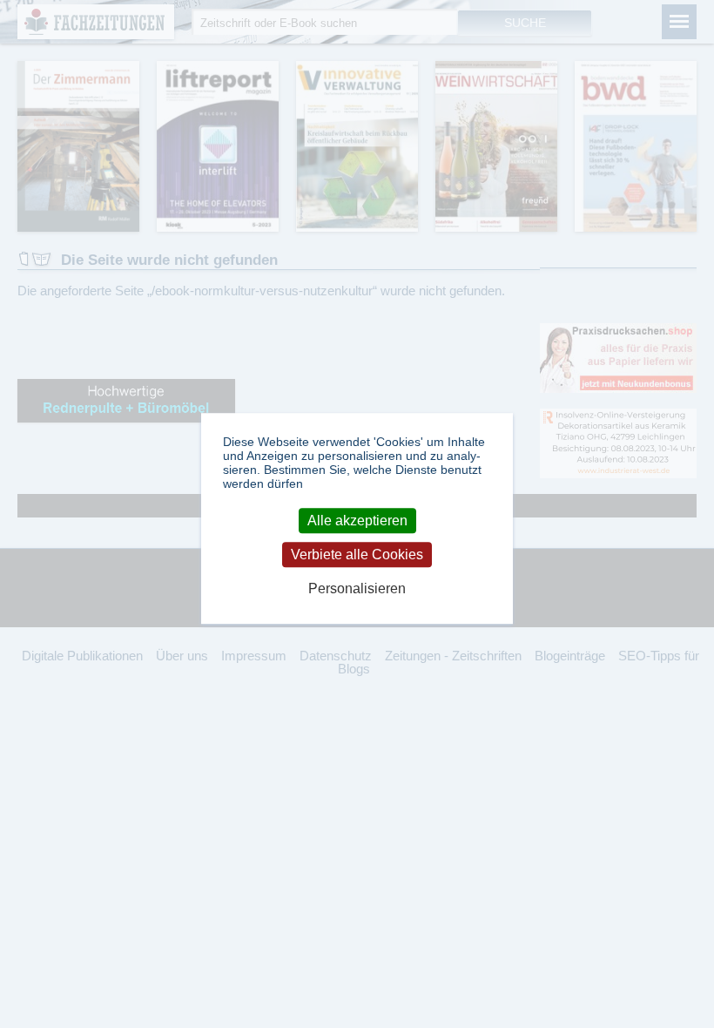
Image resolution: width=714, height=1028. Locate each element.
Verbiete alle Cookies (357, 554)
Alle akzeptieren (357, 520)
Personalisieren (357, 589)
